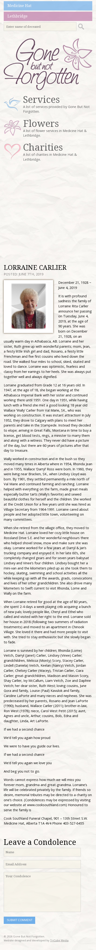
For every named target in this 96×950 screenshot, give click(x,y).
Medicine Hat (19, 5)
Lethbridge (17, 16)
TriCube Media (59, 940)
